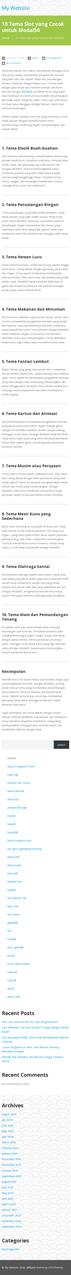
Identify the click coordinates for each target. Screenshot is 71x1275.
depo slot (12, 906)
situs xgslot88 (15, 947)
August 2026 (9, 1114)
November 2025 (11, 1164)
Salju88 (11, 824)
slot (9, 931)
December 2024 (11, 1215)
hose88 (11, 939)
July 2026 (7, 1120)
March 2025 (9, 1204)
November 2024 (11, 1221)
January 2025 (9, 1210)
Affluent (31, 1267)
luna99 (11, 955)
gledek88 (12, 922)
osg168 (11, 980)
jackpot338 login (17, 807)
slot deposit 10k (16, 898)
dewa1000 (13, 857)
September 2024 (11, 1226)
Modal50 (27, 91)
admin (35, 57)
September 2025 (11, 1176)
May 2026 (7, 1131)
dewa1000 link (15, 791)
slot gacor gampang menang (24, 848)
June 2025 (7, 1187)
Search (61, 744)
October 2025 (10, 1170)
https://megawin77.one (20, 766)
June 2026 (7, 1125)
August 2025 (9, 1181)
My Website (16, 7)
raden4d (12, 972)
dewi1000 (13, 799)
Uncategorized (54, 57)
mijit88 (11, 816)
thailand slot (14, 881)
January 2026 (9, 1153)
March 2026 (9, 1142)
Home (5, 38)
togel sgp (12, 774)
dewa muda (14, 865)
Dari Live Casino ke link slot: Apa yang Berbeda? (30, 1022)
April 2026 (7, 1136)
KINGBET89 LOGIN (18, 783)
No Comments (13, 63)
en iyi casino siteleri (18, 964)
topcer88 (12, 832)
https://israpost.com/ (19, 840)
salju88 (11, 890)
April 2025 (7, 1198)
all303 (10, 988)
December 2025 (11, 1159)
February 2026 (10, 1148)
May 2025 (7, 1193)
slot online (13, 914)
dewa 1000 (13, 996)
